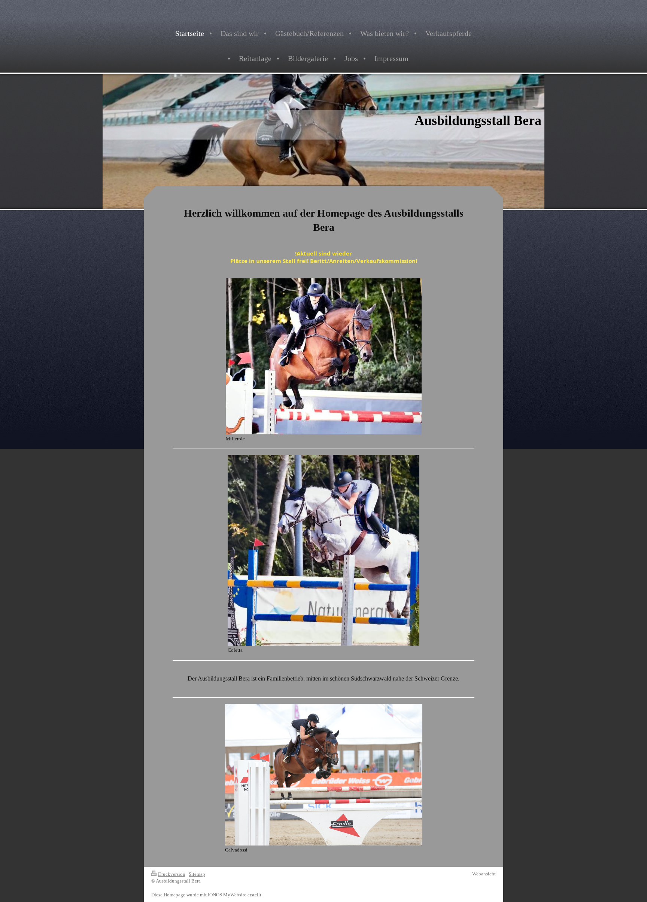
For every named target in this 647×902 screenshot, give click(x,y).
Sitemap (197, 874)
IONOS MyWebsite (227, 895)
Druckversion (171, 874)
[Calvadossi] (323, 775)
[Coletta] (323, 550)
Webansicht (484, 874)
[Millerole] (324, 356)
